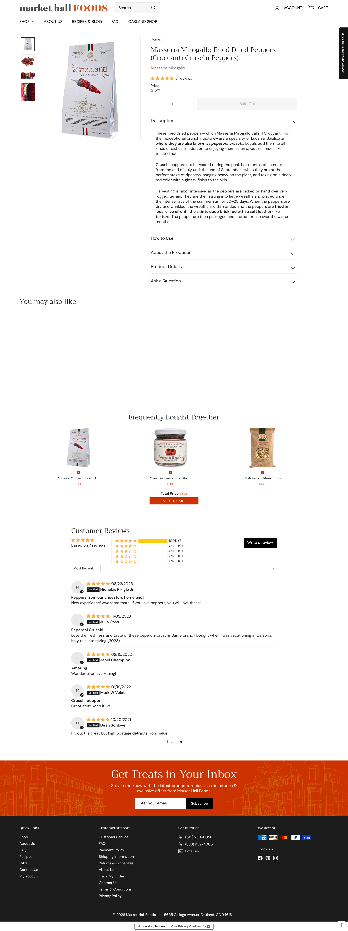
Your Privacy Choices (186, 926)
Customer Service (113, 837)
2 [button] (171, 742)
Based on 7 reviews (88, 545)
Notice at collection (151, 926)
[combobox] (137, 7)
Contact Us (28, 869)
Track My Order (111, 876)
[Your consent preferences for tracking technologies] (341, 924)
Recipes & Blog (87, 21)
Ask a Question (166, 281)
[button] (162, 79)
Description (162, 120)
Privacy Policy (110, 896)
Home (156, 39)
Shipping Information (116, 856)
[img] (98, 584)
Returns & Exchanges (116, 863)
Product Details (166, 266)
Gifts (23, 863)
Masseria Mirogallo (168, 68)
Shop (23, 837)
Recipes (25, 856)
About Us (53, 21)
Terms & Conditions (115, 889)
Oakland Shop (142, 21)
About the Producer (171, 252)
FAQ (115, 21)
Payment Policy (111, 850)
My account (29, 876)
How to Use (162, 238)
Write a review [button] (260, 542)
